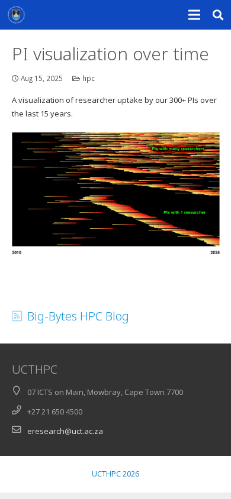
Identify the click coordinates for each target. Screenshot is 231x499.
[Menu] (194, 15)
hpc (88, 78)
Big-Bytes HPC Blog (78, 316)
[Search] (218, 15)
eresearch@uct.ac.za (65, 431)
